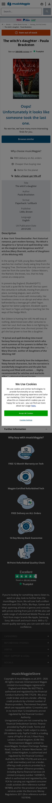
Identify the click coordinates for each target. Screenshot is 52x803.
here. (33, 405)
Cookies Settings (26, 420)
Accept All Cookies (26, 413)
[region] (26, 401)
